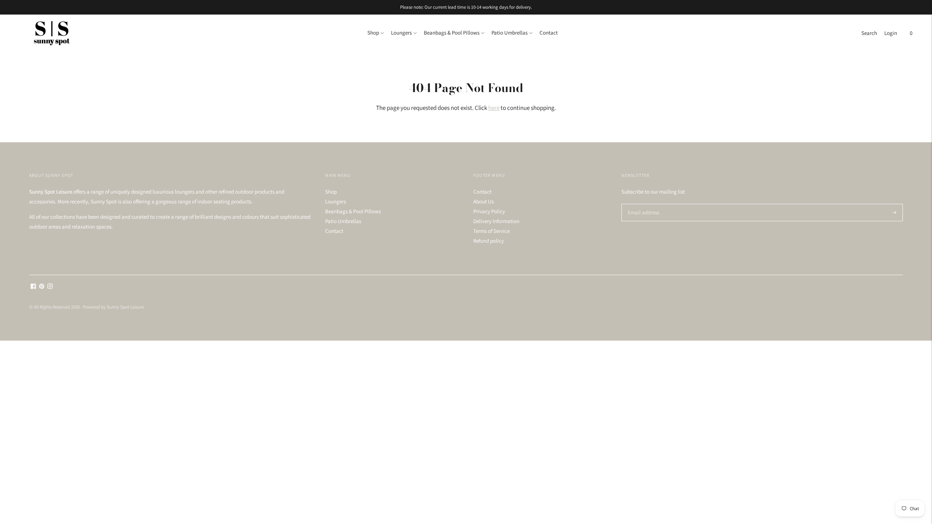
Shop (373, 32)
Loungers (401, 32)
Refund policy (488, 240)
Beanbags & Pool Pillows (451, 32)
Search (869, 32)
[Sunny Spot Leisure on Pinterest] (41, 286)
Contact (549, 32)
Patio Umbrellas (509, 32)
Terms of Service (491, 230)
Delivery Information (496, 221)
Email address (642, 204)
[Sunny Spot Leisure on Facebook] (33, 286)
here (493, 108)
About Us (483, 201)
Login (890, 32)
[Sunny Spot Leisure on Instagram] (50, 286)
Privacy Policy (489, 211)
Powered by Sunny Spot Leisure (113, 307)
